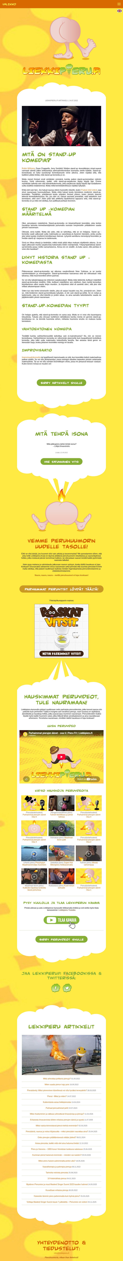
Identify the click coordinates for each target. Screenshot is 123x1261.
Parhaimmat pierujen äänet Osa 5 (34, 816)
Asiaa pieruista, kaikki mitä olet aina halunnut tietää (57, 1143)
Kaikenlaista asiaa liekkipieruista (57, 1102)
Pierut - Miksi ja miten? (57, 1096)
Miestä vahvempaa (91, 864)
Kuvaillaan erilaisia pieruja (57, 1190)
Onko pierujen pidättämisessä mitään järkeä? (57, 1137)
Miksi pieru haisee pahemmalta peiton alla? (56, 1161)
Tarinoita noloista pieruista (57, 1173)
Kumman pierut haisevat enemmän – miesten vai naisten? (57, 1155)
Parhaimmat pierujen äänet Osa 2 (88, 841)
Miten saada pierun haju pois (57, 1085)
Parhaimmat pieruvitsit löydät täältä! (61, 589)
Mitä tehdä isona (61, 433)
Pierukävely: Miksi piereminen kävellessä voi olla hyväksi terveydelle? (57, 1090)
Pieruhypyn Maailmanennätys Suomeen (34, 864)
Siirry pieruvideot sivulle (61, 939)
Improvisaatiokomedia (31, 357)
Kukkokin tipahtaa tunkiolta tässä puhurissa (34, 889)
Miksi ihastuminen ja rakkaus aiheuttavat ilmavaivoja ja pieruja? (57, 1114)
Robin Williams (28, 168)
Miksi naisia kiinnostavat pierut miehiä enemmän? (57, 1126)
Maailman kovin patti (65, 839)
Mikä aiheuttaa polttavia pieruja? (57, 1079)
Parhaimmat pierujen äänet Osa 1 (88, 889)
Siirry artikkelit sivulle (61, 383)
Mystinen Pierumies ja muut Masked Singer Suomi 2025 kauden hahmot (57, 1184)
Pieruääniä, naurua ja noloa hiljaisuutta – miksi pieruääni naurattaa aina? (57, 1132)
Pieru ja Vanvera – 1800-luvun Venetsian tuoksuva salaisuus (57, 1149)
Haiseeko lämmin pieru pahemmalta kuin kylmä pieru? (57, 1196)
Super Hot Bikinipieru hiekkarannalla (61, 864)
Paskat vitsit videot (89, 190)
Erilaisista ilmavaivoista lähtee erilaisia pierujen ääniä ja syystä (57, 1120)
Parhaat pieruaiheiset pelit (57, 1108)
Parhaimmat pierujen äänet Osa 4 (88, 816)
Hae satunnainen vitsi (61, 461)
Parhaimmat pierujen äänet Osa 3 (34, 841)
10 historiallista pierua (57, 1178)
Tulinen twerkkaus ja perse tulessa (61, 816)
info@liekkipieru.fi (61, 1253)
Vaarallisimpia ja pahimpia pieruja (57, 1167)
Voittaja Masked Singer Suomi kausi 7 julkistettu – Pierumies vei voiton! (57, 1202)
